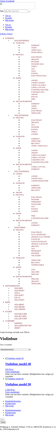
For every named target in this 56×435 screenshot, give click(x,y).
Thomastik (20, 43)
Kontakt (8, 18)
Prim (33, 99)
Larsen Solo (36, 178)
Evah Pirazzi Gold (38, 76)
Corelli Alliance (38, 85)
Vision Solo (36, 50)
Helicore (35, 272)
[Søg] (29, 11)
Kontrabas (19, 227)
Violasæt (19, 295)
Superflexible (37, 265)
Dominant (35, 45)
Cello (17, 298)
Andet (17, 328)
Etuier (8, 312)
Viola (17, 293)
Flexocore (36, 204)
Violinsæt (19, 291)
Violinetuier (20, 314)
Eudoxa (34, 73)
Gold (33, 71)
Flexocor (35, 239)
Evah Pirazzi (36, 57)
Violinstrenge (21, 41)
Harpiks (18, 323)
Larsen (34, 80)
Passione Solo (37, 64)
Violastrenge (21, 115)
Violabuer (19, 307)
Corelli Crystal (38, 87)
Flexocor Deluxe (39, 242)
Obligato (35, 59)
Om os (8, 16)
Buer (7, 302)
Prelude (35, 274)
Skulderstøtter (22, 326)
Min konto (9, 20)
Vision (33, 48)
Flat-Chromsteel (38, 235)
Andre (18, 78)
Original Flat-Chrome (40, 237)
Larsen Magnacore (39, 181)
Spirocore (36, 113)
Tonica (34, 66)
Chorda (34, 134)
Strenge (9, 38)
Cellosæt (19, 300)
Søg (1, 11)
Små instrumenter (24, 101)
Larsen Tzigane (38, 83)
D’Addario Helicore (39, 90)
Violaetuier (20, 316)
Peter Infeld (36, 52)
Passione (35, 62)
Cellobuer (19, 309)
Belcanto (35, 143)
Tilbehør (9, 321)
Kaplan (34, 97)
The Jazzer (36, 256)
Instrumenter (12, 286)
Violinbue (19, 305)
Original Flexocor (39, 244)
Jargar (34, 94)
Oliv (33, 69)
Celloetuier (20, 319)
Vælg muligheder (12, 372)
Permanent (36, 202)
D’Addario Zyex (37, 92)
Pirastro (20, 55)
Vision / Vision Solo (39, 146)
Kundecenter (10, 403)
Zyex (33, 270)
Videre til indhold (7, 1)
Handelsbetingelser (13, 401)
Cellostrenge (21, 171)
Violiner (18, 288)
